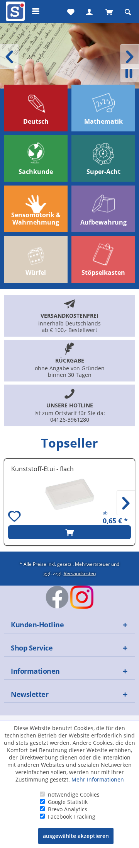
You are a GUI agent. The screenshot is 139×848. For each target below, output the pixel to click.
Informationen (35, 671)
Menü (36, 11)
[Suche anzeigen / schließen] (128, 11)
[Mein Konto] (89, 11)
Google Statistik (68, 801)
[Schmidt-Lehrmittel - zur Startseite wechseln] (14, 13)
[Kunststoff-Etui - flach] (69, 494)
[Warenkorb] (108, 11)
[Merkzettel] (69, 11)
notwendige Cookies (74, 794)
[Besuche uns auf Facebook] (57, 597)
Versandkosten (80, 573)
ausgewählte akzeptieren (76, 835)
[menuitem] (14, 11)
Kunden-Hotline (37, 624)
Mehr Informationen (97, 779)
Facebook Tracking (71, 816)
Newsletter (29, 694)
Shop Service (32, 647)
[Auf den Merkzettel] (15, 517)
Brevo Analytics (67, 809)
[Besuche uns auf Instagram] (81, 597)
